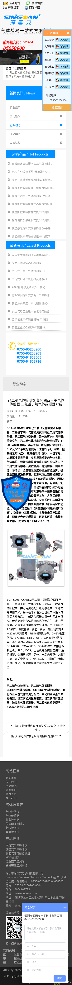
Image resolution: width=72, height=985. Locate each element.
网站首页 (11, 778)
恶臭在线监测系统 (16, 865)
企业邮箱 (14, 3)
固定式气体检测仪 (16, 845)
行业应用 (15, 107)
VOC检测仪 (12, 857)
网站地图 (34, 7)
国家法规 (15, 143)
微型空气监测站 (15, 861)
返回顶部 (57, 107)
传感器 (48, 80)
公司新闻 (15, 116)
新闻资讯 (20, 68)
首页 (8, 68)
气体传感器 (12, 815)
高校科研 (49, 73)
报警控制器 (12, 819)
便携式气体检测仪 (16, 849)
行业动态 (15, 125)
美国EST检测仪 (15, 823)
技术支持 (49, 86)
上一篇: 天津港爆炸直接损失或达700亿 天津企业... (37, 728)
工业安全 (49, 39)
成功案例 (15, 134)
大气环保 (49, 46)
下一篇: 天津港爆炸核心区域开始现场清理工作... (34, 736)
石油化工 (49, 66)
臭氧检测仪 (12, 832)
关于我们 (11, 782)
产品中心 (11, 786)
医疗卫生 (49, 53)
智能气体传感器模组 (18, 853)
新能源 (48, 59)
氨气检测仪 (12, 828)
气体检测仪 (12, 811)
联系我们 (11, 798)
